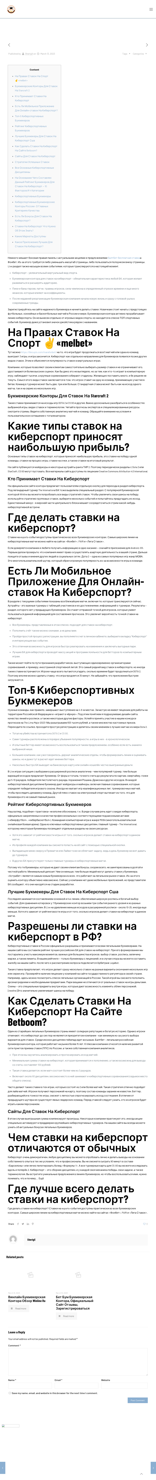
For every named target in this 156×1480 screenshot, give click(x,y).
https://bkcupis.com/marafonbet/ (38, 352)
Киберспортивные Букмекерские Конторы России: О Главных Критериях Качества (35, 206)
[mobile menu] (151, 9)
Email (58, 1380)
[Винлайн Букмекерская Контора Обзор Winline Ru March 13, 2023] (2, 1468)
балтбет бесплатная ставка (124, 257)
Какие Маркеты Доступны (30, 236)
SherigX (29, 53)
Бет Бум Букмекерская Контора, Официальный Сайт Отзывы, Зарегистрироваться (74, 1302)
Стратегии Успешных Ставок (32, 161)
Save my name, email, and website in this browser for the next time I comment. (55, 1393)
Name (12, 1380)
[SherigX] (11, 9)
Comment (14, 1345)
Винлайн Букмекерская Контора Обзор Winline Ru (26, 1299)
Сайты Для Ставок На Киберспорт (35, 156)
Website (105, 1380)
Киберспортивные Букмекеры (33, 196)
